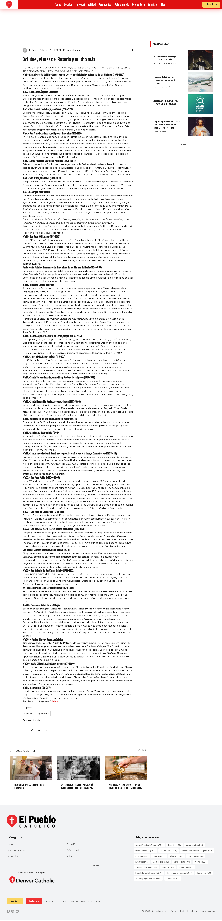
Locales (11, 844)
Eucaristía (173, 878)
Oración (28, 713)
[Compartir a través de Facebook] (24, 730)
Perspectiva (13, 856)
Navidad (169, 867)
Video (69, 856)
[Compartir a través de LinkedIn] (38, 730)
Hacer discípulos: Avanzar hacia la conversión (28, 786)
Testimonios (169, 850)
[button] (164, 4)
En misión (71, 844)
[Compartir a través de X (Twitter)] (31, 730)
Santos (160, 856)
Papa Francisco (146, 850)
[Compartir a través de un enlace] (46, 730)
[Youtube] (17, 911)
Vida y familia (195, 845)
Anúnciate (50, 901)
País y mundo (73, 850)
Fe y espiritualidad (32, 720)
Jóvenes (177, 856)
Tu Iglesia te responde (180, 872)
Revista (175, 845)
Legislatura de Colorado (149, 872)
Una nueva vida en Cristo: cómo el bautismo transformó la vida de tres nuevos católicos (125, 786)
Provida (201, 861)
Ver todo (142, 750)
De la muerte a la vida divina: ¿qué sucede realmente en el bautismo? (77, 786)
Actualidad (162, 861)
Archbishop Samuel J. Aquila (198, 850)
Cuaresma (205, 872)
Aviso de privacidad (91, 901)
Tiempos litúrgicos (147, 867)
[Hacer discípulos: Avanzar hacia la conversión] (31, 768)
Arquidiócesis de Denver (150, 845)
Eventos (142, 861)
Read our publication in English (31, 872)
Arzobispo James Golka (149, 878)
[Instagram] (12, 911)
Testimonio (187, 867)
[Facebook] (8, 911)
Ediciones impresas (68, 901)
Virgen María (43, 713)
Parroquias (196, 856)
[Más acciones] (132, 50)
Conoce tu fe (182, 861)
